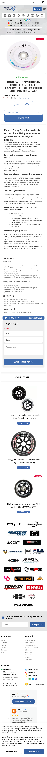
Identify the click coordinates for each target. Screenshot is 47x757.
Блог (2, 652)
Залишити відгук (35, 318)
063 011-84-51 (16, 25)
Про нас (3, 640)
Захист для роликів (18, 15)
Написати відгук (25, 98)
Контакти (4, 643)
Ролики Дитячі (5, 15)
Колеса (37, 15)
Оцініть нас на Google (23, 701)
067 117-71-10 (16, 20)
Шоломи (23, 15)
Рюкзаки (32, 15)
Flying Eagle (15, 95)
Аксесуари (28, 15)
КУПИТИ (23, 118)
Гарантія (3, 645)
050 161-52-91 (16, 23)
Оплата (3, 647)
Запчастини (42, 15)
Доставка (4, 650)
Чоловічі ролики (14, 15)
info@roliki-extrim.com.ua (36, 684)
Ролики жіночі (9, 15)
